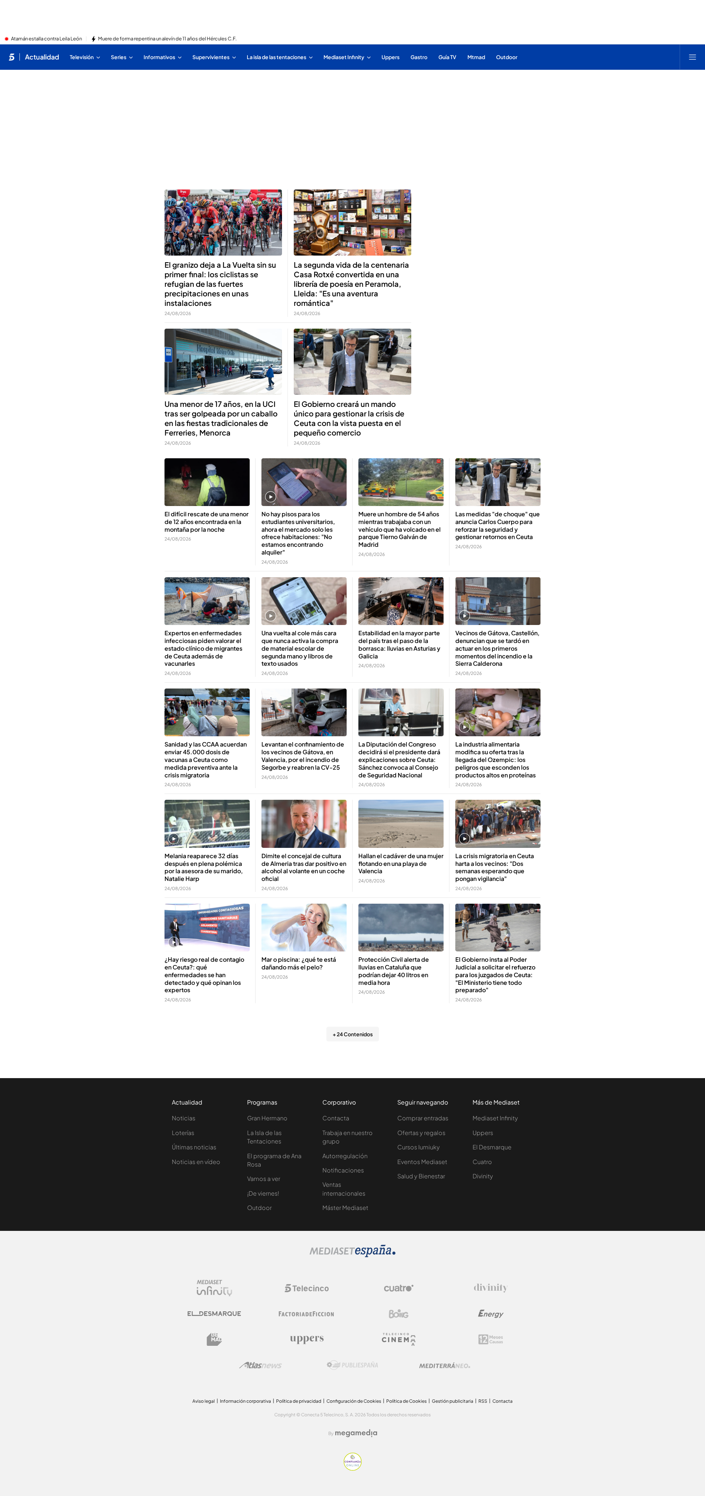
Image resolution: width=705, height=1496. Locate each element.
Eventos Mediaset (422, 1162)
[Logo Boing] (399, 1314)
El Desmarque (492, 1147)
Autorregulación (345, 1156)
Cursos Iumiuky (418, 1147)
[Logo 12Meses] (490, 1339)
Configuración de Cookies (353, 1401)
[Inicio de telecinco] (11, 57)
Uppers (483, 1133)
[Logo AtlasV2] (260, 1365)
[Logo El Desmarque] (214, 1313)
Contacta (335, 1118)
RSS (482, 1401)
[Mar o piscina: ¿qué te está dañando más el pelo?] (304, 928)
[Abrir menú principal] (692, 57)
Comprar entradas (422, 1118)
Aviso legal (203, 1401)
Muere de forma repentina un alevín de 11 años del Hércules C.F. (167, 39)
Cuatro (482, 1162)
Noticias (183, 1118)
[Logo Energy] (491, 1314)
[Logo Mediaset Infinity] (214, 1288)
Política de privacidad (298, 1401)
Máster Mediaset (345, 1207)
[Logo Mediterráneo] (444, 1365)
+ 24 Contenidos (353, 1034)
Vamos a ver (263, 1178)
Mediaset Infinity (495, 1118)
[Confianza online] (353, 1468)
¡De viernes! (263, 1193)
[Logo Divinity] (491, 1288)
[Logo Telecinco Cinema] (399, 1339)
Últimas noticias (194, 1147)
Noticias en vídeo (196, 1162)
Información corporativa (245, 1401)
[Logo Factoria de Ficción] (307, 1314)
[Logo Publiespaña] (352, 1365)
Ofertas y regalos (421, 1133)
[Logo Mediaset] (352, 1255)
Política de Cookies (406, 1401)
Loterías (183, 1133)
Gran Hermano (267, 1118)
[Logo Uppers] (306, 1339)
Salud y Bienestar (421, 1176)
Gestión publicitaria (452, 1401)
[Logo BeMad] (214, 1339)
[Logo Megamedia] (356, 1433)
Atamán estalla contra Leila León (46, 39)
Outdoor (259, 1207)
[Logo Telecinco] (307, 1288)
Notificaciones (343, 1170)
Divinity (483, 1176)
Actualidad (42, 57)
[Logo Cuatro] (398, 1288)
